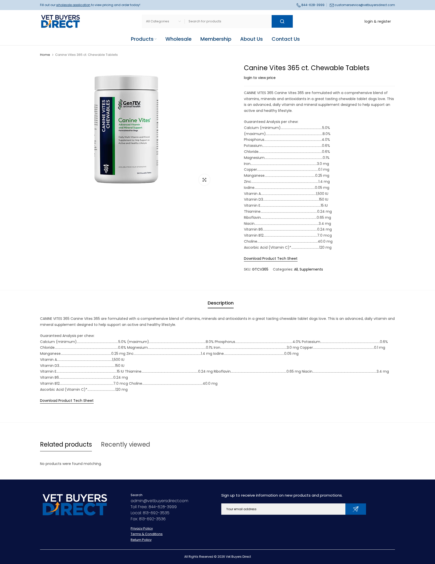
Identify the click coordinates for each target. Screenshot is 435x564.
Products (142, 38)
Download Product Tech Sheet (271, 258)
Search (136, 495)
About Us (251, 38)
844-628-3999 (312, 5)
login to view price (260, 77)
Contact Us (286, 38)
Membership (215, 38)
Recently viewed (125, 444)
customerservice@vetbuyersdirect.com (365, 5)
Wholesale (178, 38)
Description (221, 303)
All (296, 269)
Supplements (311, 269)
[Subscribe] (355, 509)
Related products (66, 444)
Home (45, 55)
